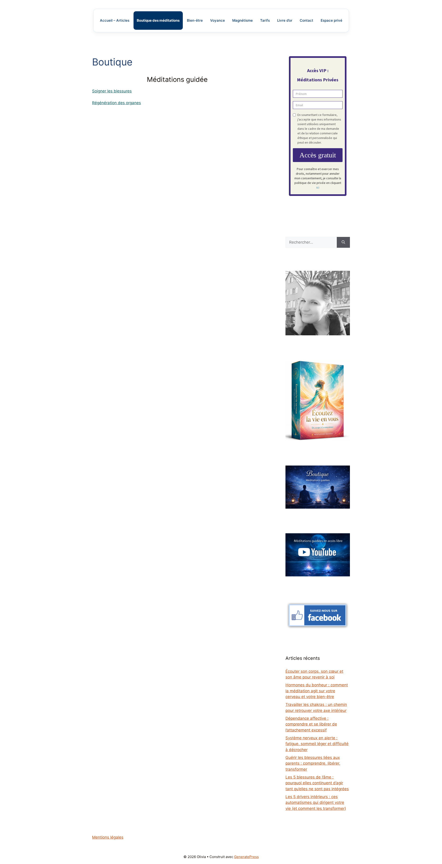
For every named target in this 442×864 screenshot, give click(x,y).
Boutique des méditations (158, 20)
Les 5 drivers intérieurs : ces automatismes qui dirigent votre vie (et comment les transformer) (315, 802)
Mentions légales (107, 837)
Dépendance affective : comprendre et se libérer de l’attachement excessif (311, 724)
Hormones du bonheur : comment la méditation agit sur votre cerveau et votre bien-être (316, 691)
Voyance (217, 20)
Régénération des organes (116, 102)
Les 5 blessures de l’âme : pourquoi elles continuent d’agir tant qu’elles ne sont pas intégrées (317, 783)
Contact (306, 20)
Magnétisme (242, 20)
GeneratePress (246, 857)
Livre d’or (284, 20)
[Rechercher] (343, 242)
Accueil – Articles (114, 20)
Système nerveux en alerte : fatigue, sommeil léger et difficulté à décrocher (317, 744)
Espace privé (331, 20)
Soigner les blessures (112, 91)
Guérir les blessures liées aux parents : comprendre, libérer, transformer (312, 763)
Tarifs (265, 20)
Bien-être (195, 20)
